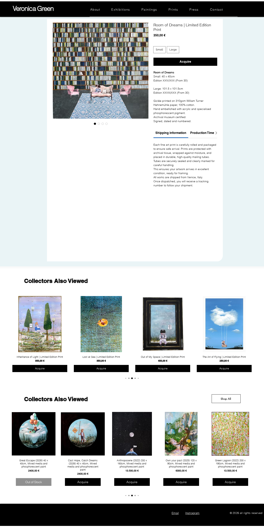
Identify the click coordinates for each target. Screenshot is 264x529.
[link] (170, 133)
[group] (132, 334)
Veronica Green (33, 8)
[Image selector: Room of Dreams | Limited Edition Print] (95, 124)
